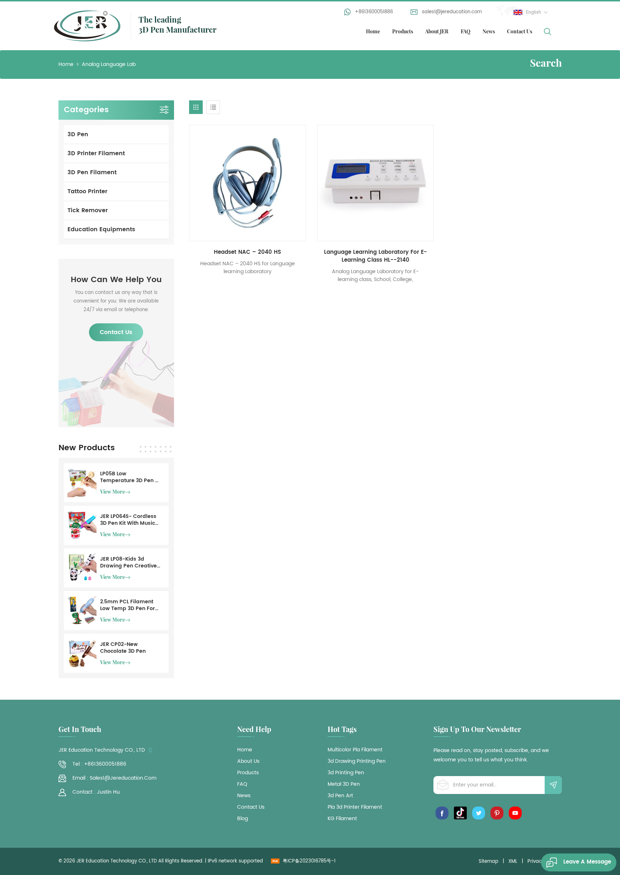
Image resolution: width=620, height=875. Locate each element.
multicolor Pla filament (355, 750)
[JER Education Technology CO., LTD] (87, 25)
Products (402, 31)
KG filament (342, 819)
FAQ (465, 31)
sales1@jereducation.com (452, 12)
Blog (242, 819)
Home (373, 31)
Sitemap (488, 861)
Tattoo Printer (87, 191)
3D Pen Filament (92, 172)
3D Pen (77, 134)
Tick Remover (87, 210)
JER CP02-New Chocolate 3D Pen (123, 648)
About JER (436, 31)
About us (248, 761)
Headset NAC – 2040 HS (247, 252)
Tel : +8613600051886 (99, 764)
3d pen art (340, 796)
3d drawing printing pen (357, 761)
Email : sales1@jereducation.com (114, 778)
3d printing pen (346, 773)
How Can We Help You (116, 280)
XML (512, 861)
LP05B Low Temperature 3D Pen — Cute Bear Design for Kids (130, 477)
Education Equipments (101, 229)
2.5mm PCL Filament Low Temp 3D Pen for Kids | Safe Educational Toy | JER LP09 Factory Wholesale (130, 605)
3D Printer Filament (96, 153)
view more (112, 491)
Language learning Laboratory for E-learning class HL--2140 (375, 256)
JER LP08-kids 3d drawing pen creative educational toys (128, 562)
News (489, 31)
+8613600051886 (374, 12)
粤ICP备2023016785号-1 (309, 861)
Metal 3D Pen (344, 784)
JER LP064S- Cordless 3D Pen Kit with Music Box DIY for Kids (128, 520)
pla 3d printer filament (355, 807)
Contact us (250, 807)
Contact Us (519, 31)
